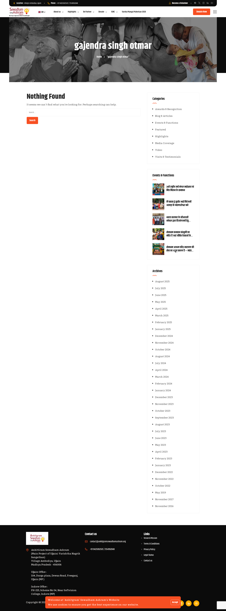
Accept (175, 602)
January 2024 (163, 390)
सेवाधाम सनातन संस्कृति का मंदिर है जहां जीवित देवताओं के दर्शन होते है (178, 234)
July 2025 (160, 288)
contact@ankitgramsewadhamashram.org (108, 541)
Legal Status (149, 555)
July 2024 (160, 363)
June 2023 (160, 438)
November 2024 (164, 342)
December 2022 (164, 472)
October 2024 (162, 349)
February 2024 (163, 383)
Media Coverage (164, 143)
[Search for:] (83, 112)
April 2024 (161, 370)
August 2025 (162, 281)
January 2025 (163, 329)
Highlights (161, 136)
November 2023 (164, 404)
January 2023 (163, 465)
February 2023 (163, 458)
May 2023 (160, 445)
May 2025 (160, 302)
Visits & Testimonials (168, 157)
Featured (160, 129)
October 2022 (162, 485)
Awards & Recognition (168, 109)
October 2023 (162, 411)
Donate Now (201, 12)
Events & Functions (166, 122)
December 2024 (164, 336)
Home (99, 57)
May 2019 (160, 492)
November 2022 (164, 479)
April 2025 (161, 308)
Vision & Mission (150, 538)
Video (158, 150)
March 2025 (161, 315)
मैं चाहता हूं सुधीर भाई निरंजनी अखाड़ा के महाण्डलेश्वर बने (178, 203)
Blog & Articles (164, 116)
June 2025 (160, 295)
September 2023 (164, 417)
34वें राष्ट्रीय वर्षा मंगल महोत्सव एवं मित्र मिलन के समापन (180, 188)
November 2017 (164, 499)
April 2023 (161, 451)
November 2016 (164, 506)
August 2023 (162, 424)
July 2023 (160, 431)
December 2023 (164, 397)
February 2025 (163, 322)
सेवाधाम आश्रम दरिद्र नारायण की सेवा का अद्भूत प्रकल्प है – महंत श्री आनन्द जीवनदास (180, 249)
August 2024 (162, 356)
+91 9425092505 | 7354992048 (67, 3)
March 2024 (162, 377)
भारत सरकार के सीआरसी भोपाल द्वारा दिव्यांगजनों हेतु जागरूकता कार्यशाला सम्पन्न (178, 219)
